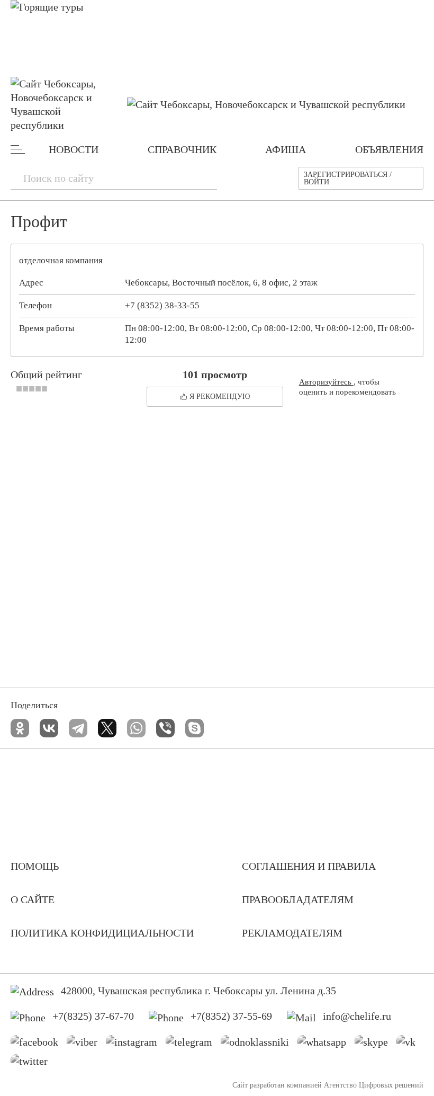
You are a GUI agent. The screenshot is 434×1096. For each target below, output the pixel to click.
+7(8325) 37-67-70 (93, 1016)
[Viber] (165, 728)
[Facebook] (38, 1044)
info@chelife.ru (357, 1016)
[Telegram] (78, 728)
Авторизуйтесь (326, 382)
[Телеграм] (193, 1044)
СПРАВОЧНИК (182, 149)
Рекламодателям (292, 933)
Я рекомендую (219, 396)
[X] (107, 728)
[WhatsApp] (136, 728)
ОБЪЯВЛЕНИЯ (389, 149)
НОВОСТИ (73, 149)
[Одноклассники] (20, 728)
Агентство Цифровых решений (373, 1085)
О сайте (33, 899)
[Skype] (194, 728)
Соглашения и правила (309, 866)
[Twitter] (33, 1063)
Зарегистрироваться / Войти (348, 178)
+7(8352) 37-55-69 (231, 1016)
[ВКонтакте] (49, 728)
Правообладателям (298, 899)
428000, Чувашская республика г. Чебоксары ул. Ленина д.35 (198, 990)
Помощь (35, 866)
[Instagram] (135, 1044)
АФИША (285, 149)
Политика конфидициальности (102, 933)
